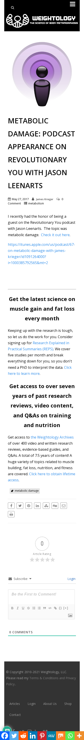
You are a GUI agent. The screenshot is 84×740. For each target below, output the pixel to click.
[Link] (55, 608)
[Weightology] (42, 28)
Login (71, 579)
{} (60, 608)
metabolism (36, 203)
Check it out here (55, 234)
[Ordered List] (33, 608)
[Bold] (12, 608)
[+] (65, 608)
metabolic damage (27, 491)
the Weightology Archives (52, 437)
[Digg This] (55, 505)
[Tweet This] (20, 505)
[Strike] (28, 608)
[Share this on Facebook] (11, 505)
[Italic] (17, 608)
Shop (68, 704)
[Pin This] (28, 505)
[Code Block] (49, 608)
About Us (50, 704)
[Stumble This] (46, 505)
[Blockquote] (44, 608)
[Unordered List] (39, 608)
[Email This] (63, 505)
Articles (14, 704)
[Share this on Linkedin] (37, 505)
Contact (15, 715)
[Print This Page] (11, 514)
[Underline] (23, 608)
